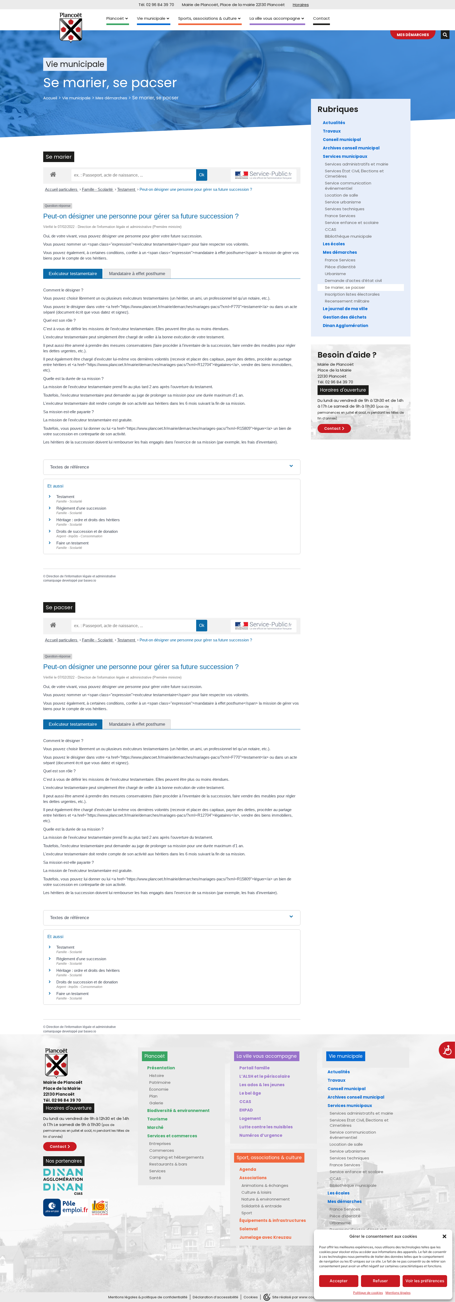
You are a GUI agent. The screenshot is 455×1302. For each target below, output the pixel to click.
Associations (253, 1178)
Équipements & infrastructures (272, 1220)
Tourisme (157, 1119)
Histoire (156, 1075)
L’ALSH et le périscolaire (264, 1076)
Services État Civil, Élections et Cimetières (354, 173)
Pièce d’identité (340, 267)
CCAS (330, 229)
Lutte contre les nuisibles (266, 1127)
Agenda (247, 1169)
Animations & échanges (264, 1185)
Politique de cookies (368, 1293)
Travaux (332, 131)
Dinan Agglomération (345, 325)
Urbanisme (335, 273)
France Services (340, 215)
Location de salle (341, 195)
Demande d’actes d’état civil (353, 280)
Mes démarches (111, 98)
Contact (321, 18)
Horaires (301, 4)
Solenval (248, 1229)
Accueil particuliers (61, 189)
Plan (153, 1096)
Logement (250, 1118)
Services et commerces (172, 1136)
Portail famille (254, 1068)
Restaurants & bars (168, 1164)
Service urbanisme (343, 202)
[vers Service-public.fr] (263, 175)
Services (157, 1171)
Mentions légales (398, 1293)
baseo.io (90, 580)
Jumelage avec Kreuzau (265, 1237)
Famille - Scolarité (98, 189)
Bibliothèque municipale (348, 236)
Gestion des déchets (345, 317)
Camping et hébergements (176, 1157)
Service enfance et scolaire (352, 222)
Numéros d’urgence (260, 1135)
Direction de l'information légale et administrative (81, 576)
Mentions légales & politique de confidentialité (147, 1297)
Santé (155, 1178)
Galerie (156, 1103)
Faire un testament (72, 543)
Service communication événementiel (348, 185)
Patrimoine (160, 1082)
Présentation (161, 1068)
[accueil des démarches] (53, 174)
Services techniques (344, 209)
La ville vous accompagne (275, 18)
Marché (155, 1127)
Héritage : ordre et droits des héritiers (88, 520)
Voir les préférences (424, 1280)
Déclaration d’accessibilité (215, 1297)
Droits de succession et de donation (87, 531)
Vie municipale (151, 18)
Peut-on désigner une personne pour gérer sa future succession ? (196, 189)
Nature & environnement (265, 1199)
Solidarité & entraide (261, 1206)
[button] (444, 1236)
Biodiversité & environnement (178, 1110)
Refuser (380, 1280)
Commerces (161, 1150)
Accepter (339, 1280)
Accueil (50, 98)
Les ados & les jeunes (262, 1085)
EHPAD (246, 1110)
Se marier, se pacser (345, 287)
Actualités (334, 122)
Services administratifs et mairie (356, 164)
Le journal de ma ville (345, 308)
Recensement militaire (347, 301)
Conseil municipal (342, 139)
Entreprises (160, 1143)
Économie (159, 1089)
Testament (126, 189)
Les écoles (334, 244)
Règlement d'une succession (81, 508)
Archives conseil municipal (351, 148)
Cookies (251, 1297)
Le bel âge (250, 1093)
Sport (246, 1213)
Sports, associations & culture (207, 18)
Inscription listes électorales (352, 294)
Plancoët (115, 18)
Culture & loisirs (256, 1192)
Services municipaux (345, 156)
